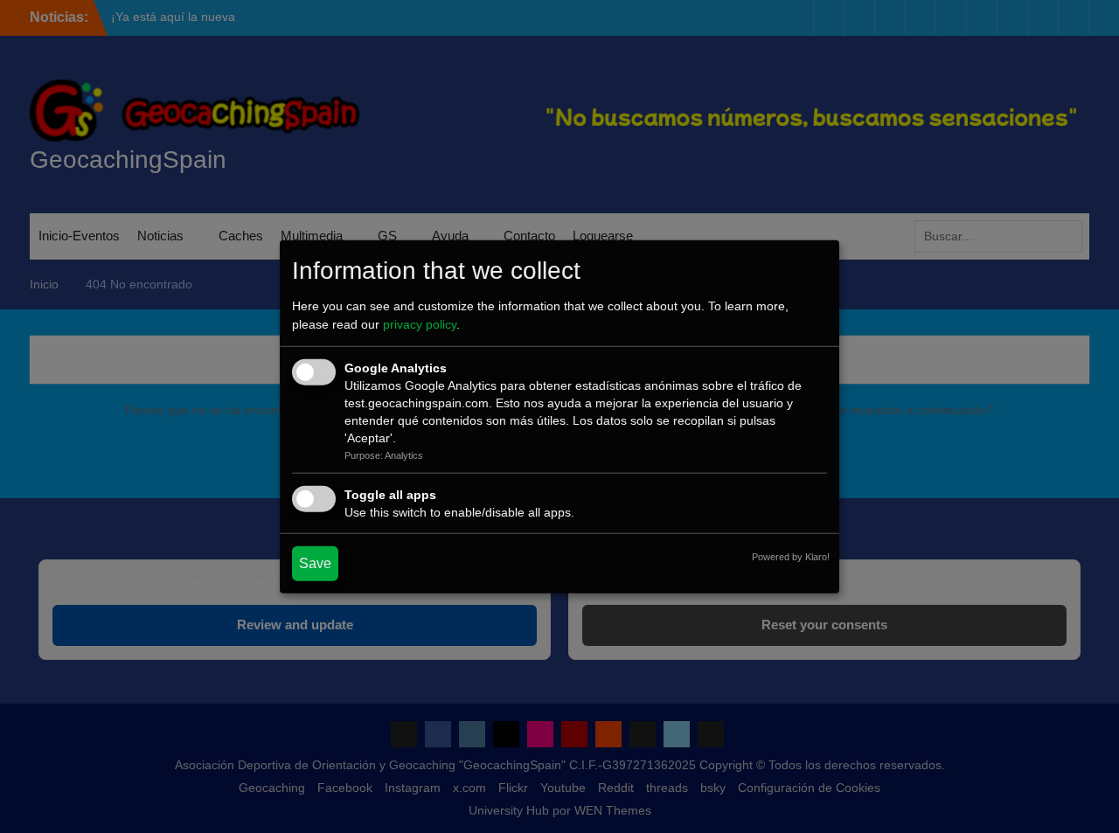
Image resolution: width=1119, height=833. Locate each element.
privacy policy (419, 324)
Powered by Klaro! (791, 557)
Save (315, 563)
